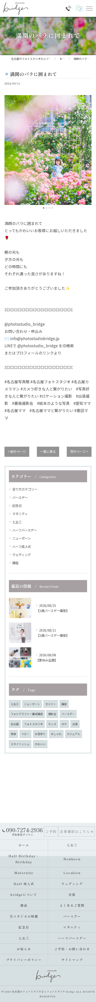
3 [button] (49, 208)
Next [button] (87, 151)
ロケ (64, 724)
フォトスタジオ (33, 724)
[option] (48, 150)
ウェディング (21, 554)
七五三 (17, 522)
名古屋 (15, 724)
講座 (15, 562)
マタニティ (20, 513)
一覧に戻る (48, 451)
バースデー (20, 497)
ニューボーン (21, 538)
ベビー (25, 734)
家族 (13, 734)
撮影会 (52, 714)
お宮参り (40, 734)
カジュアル (73, 734)
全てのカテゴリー (24, 489)
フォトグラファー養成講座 (27, 714)
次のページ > (79, 451)
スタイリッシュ (20, 744)
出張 (75, 724)
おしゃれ (56, 734)
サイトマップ (72, 959)
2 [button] (46, 208)
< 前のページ (17, 451)
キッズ (52, 724)
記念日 (17, 505)
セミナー (50, 704)
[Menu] (89, 8)
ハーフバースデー (24, 530)
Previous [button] (8, 151)
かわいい (40, 744)
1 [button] (43, 208)
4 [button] (52, 208)
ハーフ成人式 (21, 546)
